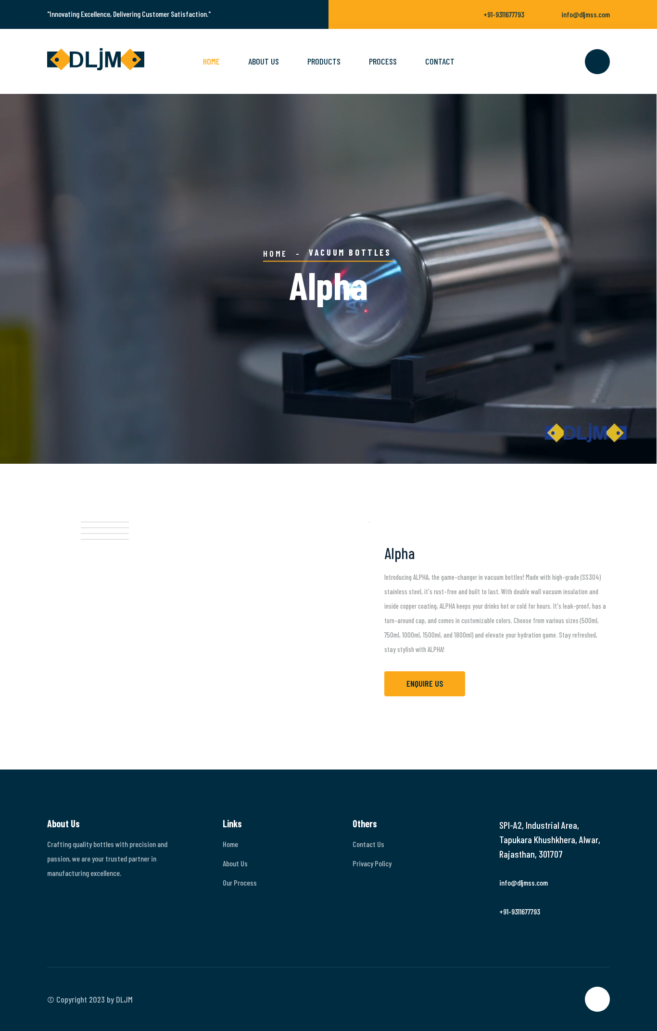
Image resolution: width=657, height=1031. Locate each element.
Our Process (240, 882)
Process (383, 61)
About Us (235, 863)
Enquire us (424, 683)
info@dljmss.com (585, 14)
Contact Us (368, 843)
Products (324, 61)
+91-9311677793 (503, 14)
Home (211, 61)
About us (263, 61)
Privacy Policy (372, 863)
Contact (440, 61)
